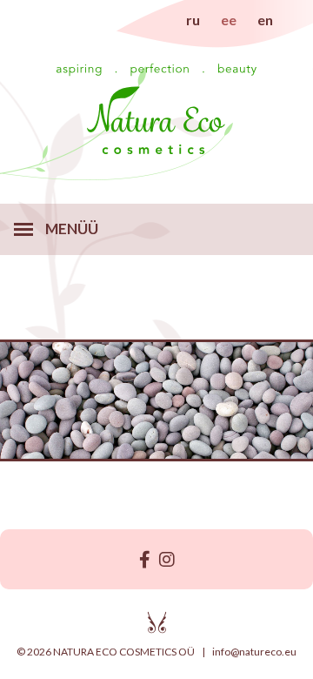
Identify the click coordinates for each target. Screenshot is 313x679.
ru (193, 19)
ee (228, 19)
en (265, 19)
